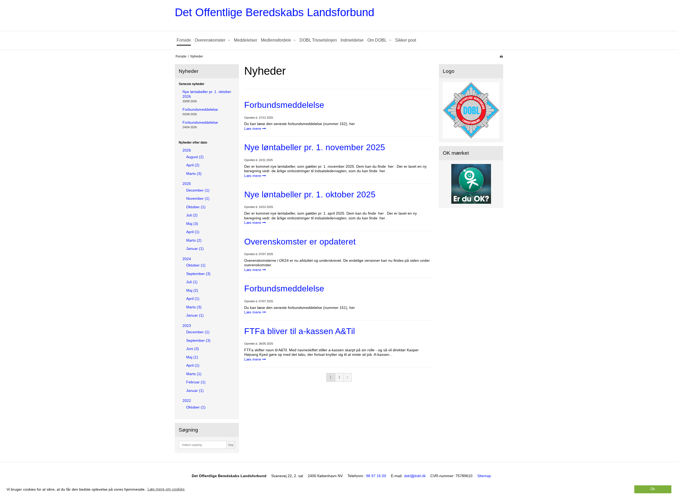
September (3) (198, 274)
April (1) (192, 232)
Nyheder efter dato (193, 142)
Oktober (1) (196, 207)
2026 (186, 150)
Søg (230, 444)
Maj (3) (192, 223)
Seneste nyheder (191, 84)
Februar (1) (196, 382)
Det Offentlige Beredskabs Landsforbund (274, 12)
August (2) (195, 157)
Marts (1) (194, 374)
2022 (186, 400)
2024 (186, 259)
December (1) (197, 190)
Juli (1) (192, 282)
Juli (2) (192, 215)
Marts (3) (194, 173)
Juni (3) (192, 349)
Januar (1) (195, 248)
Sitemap (484, 476)
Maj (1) (192, 357)
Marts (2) (194, 240)
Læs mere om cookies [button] (166, 489)
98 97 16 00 (376, 476)
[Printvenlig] (501, 56)
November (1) (197, 198)
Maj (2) (192, 290)
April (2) (192, 165)
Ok (652, 489)
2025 (186, 183)
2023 (186, 325)
